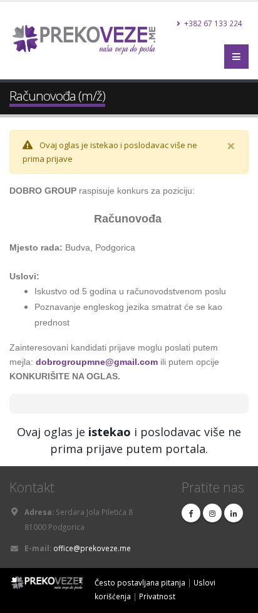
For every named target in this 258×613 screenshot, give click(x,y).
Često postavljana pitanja (140, 582)
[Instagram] (212, 513)
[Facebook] (191, 513)
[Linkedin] (233, 513)
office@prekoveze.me (92, 548)
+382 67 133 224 (212, 23)
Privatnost (157, 596)
